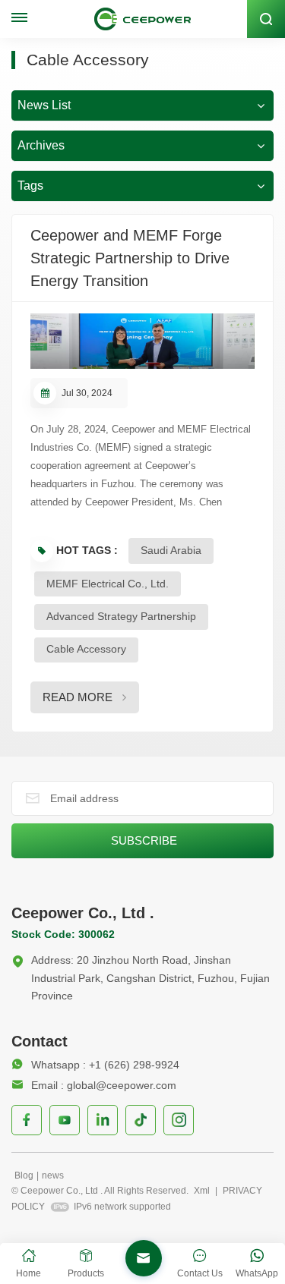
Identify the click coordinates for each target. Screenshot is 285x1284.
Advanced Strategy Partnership (121, 616)
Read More (77, 697)
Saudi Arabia (171, 550)
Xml (202, 1190)
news (53, 1175)
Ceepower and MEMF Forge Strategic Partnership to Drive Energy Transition (130, 258)
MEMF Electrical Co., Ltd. (107, 583)
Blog (23, 1175)
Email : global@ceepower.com (103, 1085)
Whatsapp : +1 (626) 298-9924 (105, 1065)
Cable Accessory (86, 649)
